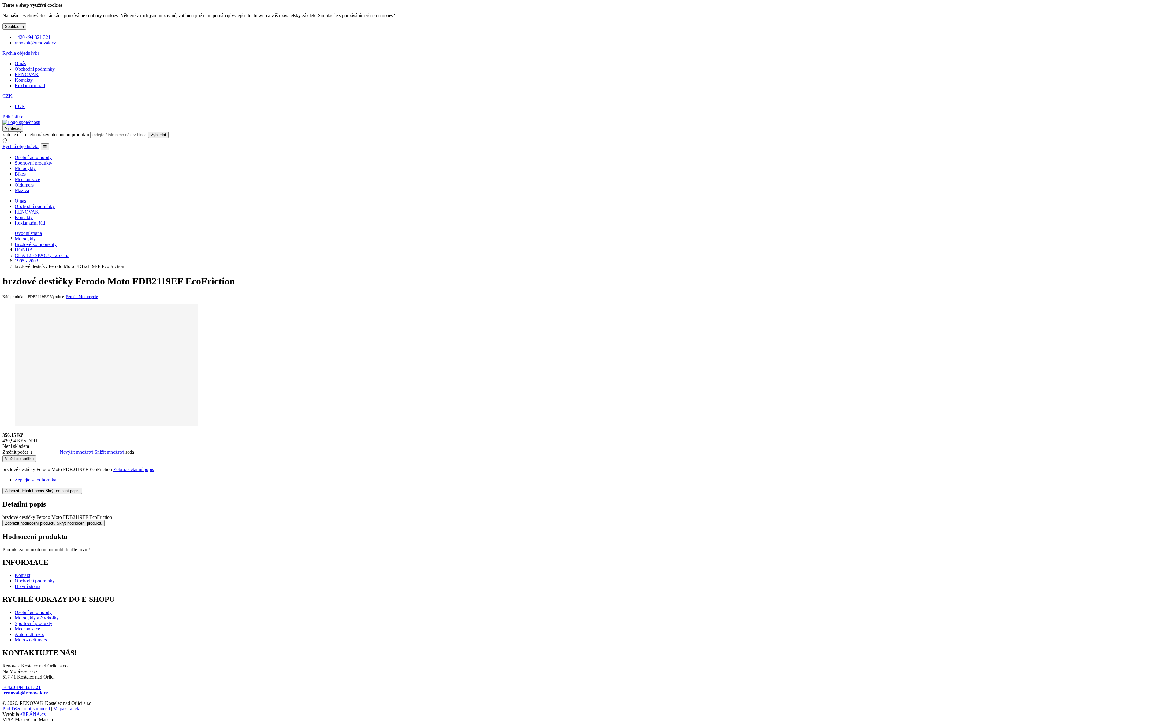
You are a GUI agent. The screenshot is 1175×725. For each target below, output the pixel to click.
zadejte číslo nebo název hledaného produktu (45, 134)
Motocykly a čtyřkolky (37, 617)
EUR (20, 106)
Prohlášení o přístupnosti (26, 708)
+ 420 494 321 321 (21, 687)
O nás (20, 63)
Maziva (22, 190)
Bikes (20, 174)
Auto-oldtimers (29, 634)
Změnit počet (15, 452)
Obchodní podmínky (35, 69)
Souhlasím (14, 26)
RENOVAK (27, 74)
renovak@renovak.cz (25, 692)
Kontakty (24, 80)
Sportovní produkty (33, 162)
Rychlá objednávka (20, 53)
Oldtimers (24, 185)
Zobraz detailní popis (133, 469)
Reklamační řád (30, 85)
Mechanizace (27, 179)
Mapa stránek (66, 708)
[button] (7, 96)
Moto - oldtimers (31, 639)
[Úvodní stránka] (21, 122)
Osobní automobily (33, 157)
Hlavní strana (27, 586)
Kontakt (22, 575)
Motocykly (25, 168)
